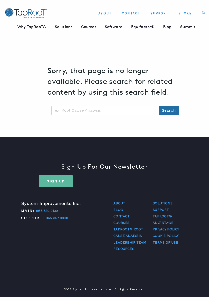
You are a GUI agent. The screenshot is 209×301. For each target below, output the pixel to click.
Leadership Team (129, 242)
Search (169, 110)
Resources (123, 249)
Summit (187, 26)
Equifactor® (142, 26)
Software (113, 26)
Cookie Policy (166, 236)
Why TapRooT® (31, 26)
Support (159, 13)
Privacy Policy (166, 229)
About (105, 13)
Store (185, 13)
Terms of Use (165, 242)
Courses (88, 26)
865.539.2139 (47, 211)
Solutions (63, 26)
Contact (131, 13)
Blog (167, 26)
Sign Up (56, 181)
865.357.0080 (57, 218)
